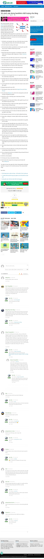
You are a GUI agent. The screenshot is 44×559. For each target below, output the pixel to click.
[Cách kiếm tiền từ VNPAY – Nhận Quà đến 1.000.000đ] (32, 77)
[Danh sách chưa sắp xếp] (14, 269)
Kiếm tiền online (8, 6)
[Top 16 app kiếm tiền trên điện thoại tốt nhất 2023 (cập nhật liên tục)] (32, 71)
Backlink (5, 207)
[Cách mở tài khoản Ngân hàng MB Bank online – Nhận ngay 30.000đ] (32, 59)
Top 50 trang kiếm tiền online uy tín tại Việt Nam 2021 (5, 239)
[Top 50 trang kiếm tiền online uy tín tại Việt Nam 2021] (5, 235)
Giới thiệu (25, 554)
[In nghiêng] (7, 269)
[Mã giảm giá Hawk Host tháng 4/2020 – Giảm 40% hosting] (24, 246)
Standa (7, 449)
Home (2, 6)
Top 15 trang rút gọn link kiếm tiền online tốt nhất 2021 (14, 228)
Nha (6, 393)
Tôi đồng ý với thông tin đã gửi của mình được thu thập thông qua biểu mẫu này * (36, 37)
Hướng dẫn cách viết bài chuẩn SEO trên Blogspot (12, 179)
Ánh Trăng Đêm (8, 286)
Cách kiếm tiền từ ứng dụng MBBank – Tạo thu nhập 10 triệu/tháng (39, 66)
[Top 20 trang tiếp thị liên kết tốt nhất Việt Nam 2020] (5, 245)
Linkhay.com (6, 161)
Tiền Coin (32, 543)
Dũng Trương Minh (17, 351)
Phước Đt (7, 512)
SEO (6, 10)
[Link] (19, 269)
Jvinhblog (31, 545)
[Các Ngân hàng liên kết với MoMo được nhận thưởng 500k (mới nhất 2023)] (32, 98)
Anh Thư (7, 481)
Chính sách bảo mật (37, 554)
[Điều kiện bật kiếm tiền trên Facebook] (32, 104)
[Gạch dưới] (9, 269)
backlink (2, 24)
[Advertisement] (36, 123)
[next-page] (3, 254)
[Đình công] (11, 269)
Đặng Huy (7, 277)
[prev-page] (1, 254)
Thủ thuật (16, 6)
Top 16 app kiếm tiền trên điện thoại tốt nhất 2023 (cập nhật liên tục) (39, 71)
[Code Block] (17, 269)
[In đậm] (6, 269)
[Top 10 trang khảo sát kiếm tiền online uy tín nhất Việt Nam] (5, 223)
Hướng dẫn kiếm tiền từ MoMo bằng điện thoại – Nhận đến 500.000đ (39, 93)
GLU (6, 468)
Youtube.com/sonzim (25, 546)
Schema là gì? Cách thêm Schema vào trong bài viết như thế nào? (14, 240)
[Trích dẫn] (15, 269)
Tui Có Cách (37, 543)
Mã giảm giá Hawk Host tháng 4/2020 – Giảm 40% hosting (24, 250)
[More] (23, 212)
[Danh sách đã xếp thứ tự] (12, 269)
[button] (41, 6)
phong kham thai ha (9, 502)
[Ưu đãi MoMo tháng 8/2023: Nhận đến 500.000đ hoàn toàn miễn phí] (32, 53)
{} (20, 269)
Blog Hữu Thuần (37, 545)
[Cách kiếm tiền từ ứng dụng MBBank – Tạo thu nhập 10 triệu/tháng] (32, 66)
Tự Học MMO (40, 546)
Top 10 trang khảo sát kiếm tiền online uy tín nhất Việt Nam (4, 227)
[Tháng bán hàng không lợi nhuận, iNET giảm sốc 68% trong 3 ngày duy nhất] (24, 224)
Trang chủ (2, 9)
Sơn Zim (10, 298)
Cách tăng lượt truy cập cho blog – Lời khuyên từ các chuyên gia (15, 173)
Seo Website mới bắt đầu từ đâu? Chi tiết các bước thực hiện (14, 251)
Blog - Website (7, 9)
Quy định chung (30, 554)
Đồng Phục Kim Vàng (10, 309)
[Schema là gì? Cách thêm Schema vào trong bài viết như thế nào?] (14, 235)
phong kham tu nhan (10, 431)
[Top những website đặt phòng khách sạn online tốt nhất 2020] (24, 235)
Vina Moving (8, 412)
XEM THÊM (13, 218)
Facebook (24, 54)
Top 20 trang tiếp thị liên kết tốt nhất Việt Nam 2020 (5, 250)
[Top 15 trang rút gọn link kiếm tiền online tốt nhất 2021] (14, 223)
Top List (9, 10)
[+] (22, 269)
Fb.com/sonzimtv (24, 545)
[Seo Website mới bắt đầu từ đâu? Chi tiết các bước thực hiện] (14, 246)
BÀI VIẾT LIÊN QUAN (5, 218)
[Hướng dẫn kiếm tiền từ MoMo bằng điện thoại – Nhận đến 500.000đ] (32, 93)
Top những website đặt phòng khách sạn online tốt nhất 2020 (24, 239)
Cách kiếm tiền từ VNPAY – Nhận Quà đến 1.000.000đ (39, 77)
